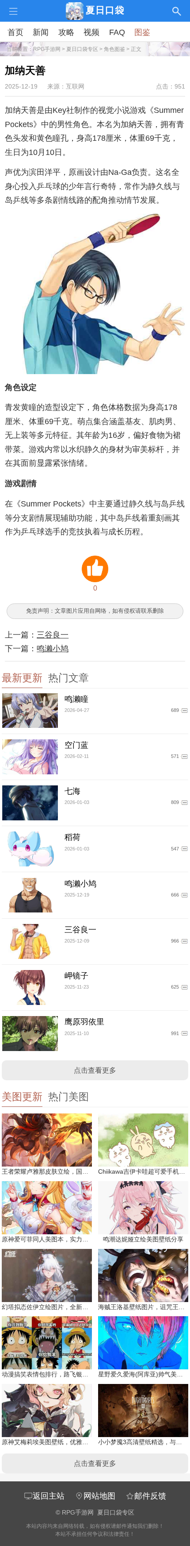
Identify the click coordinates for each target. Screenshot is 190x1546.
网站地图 (99, 1496)
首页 (15, 32)
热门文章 (68, 678)
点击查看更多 (95, 1070)
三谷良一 (52, 634)
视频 (91, 32)
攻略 (66, 32)
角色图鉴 (114, 49)
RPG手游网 (47, 49)
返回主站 (49, 1496)
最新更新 (22, 678)
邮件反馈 (150, 1496)
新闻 (41, 32)
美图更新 (22, 1096)
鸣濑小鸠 (52, 648)
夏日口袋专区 (82, 49)
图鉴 (142, 32)
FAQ (117, 32)
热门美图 (68, 1096)
